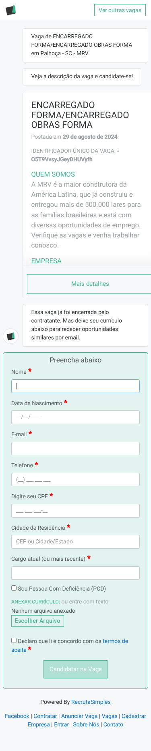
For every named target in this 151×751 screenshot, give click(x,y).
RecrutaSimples (91, 702)
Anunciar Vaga (79, 716)
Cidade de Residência (38, 528)
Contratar (45, 716)
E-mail (19, 434)
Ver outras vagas (120, 10)
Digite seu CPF (29, 496)
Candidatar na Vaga (76, 669)
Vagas (110, 716)
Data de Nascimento (36, 403)
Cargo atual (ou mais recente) (48, 559)
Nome (19, 372)
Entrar (61, 725)
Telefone (22, 465)
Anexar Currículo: (35, 602)
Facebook (17, 716)
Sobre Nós (86, 725)
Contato (113, 725)
